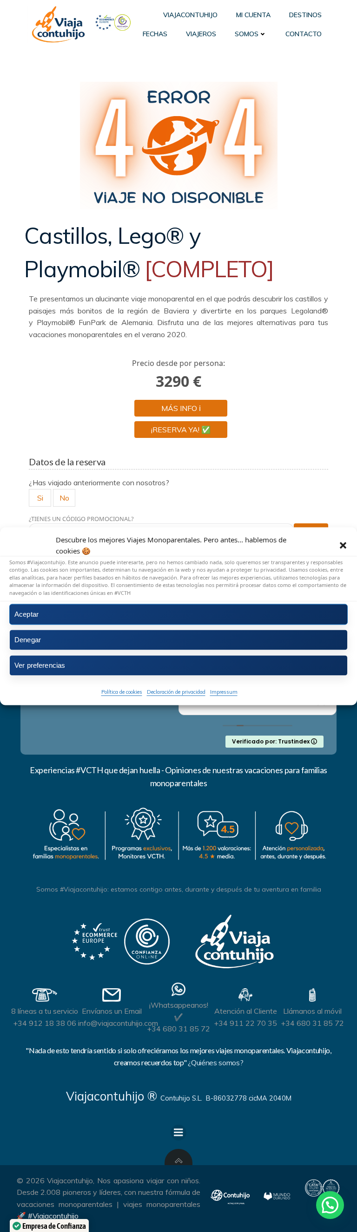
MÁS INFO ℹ (181, 408)
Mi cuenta (253, 15)
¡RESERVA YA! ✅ (181, 429)
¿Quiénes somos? (215, 1062)
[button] (343, 545)
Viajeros (201, 34)
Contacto (303, 34)
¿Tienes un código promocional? (81, 519)
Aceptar (26, 614)
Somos (246, 34)
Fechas (155, 34)
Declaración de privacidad (176, 692)
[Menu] (178, 1133)
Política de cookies (121, 692)
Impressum (224, 692)
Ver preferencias (39, 665)
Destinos (305, 15)
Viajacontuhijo (190, 15)
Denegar (27, 640)
